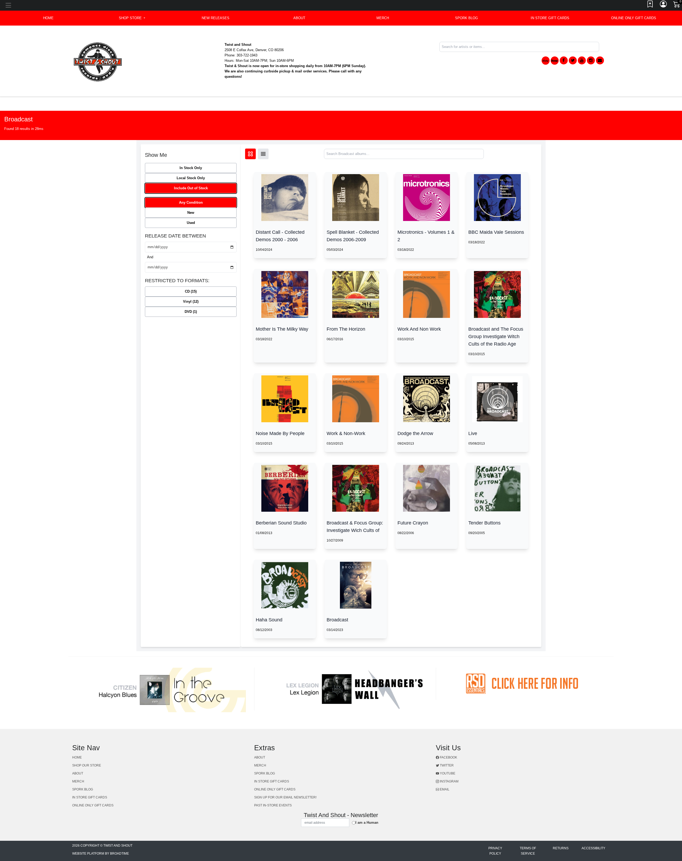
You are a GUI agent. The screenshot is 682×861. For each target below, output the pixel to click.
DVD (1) (191, 312)
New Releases (215, 18)
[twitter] (572, 60)
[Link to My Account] (663, 5)
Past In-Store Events (273, 805)
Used (191, 223)
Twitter (446, 765)
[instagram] (590, 60)
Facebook (448, 757)
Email (444, 789)
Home (77, 757)
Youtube (447, 773)
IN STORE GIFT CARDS (550, 18)
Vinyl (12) (190, 302)
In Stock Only (191, 168)
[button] (132, 18)
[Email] (599, 60)
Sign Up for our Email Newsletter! (285, 797)
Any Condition (191, 202)
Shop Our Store (86, 765)
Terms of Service (528, 850)
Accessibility (593, 848)
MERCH (382, 18)
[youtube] (581, 60)
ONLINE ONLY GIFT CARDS (633, 18)
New (190, 213)
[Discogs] (554, 60)
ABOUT (299, 18)
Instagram (448, 781)
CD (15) (191, 291)
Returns (561, 848)
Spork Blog (466, 18)
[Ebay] (545, 60)
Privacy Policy (495, 850)
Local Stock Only (191, 178)
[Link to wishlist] (650, 5)
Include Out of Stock (191, 188)
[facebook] (563, 60)
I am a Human (366, 823)
